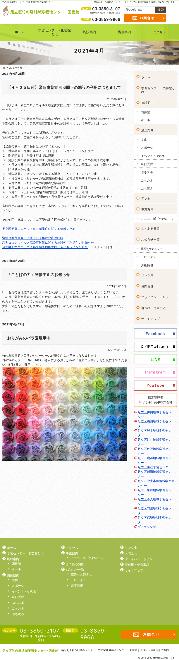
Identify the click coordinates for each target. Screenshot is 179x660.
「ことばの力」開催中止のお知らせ (38, 274)
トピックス (148, 257)
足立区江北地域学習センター (154, 442)
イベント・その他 (153, 155)
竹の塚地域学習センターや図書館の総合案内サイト (27, 2)
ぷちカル (147, 180)
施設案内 (147, 102)
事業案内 (147, 209)
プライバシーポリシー (156, 297)
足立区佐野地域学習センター (154, 451)
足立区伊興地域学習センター (154, 414)
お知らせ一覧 (150, 239)
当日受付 (147, 164)
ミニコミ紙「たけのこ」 (157, 219)
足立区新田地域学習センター (154, 474)
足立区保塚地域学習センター (154, 520)
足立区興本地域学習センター (154, 433)
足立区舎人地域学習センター (154, 501)
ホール (145, 120)
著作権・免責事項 (153, 308)
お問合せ (147, 286)
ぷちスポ (147, 172)
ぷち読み (147, 188)
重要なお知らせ (151, 249)
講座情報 (147, 265)
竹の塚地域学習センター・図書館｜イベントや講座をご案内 (133, 650)
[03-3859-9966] (101, 19)
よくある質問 (150, 228)
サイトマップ (150, 319)
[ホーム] (4, 68)
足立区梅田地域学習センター (154, 423)
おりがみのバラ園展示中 (28, 338)
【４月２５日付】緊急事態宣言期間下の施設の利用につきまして (64, 87)
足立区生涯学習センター (154, 467)
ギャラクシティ (148, 526)
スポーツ (147, 147)
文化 (144, 139)
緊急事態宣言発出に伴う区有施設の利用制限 (32, 238)
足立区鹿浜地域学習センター (154, 460)
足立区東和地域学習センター (154, 492)
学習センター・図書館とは (158, 90)
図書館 (145, 112)
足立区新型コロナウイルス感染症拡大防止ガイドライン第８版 (45, 247)
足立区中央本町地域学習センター (156, 483)
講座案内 (147, 130)
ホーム (145, 77)
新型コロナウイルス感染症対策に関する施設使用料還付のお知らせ (48, 242)
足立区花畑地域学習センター (154, 510)
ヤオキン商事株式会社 (157, 402)
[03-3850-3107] (101, 9)
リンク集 (147, 275)
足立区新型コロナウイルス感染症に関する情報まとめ (39, 229)
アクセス (147, 198)
